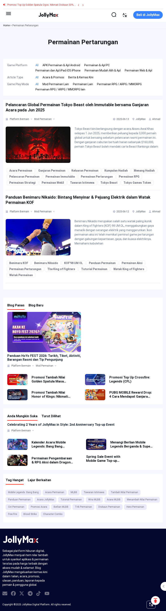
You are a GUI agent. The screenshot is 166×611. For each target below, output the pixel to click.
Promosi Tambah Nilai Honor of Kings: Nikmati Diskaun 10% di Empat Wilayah (50, 395)
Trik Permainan (83, 506)
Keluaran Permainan (84, 170)
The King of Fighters (61, 269)
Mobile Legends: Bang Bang (23, 492)
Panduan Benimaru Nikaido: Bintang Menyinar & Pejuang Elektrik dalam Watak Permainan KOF (78, 200)
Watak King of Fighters (128, 269)
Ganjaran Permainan (51, 170)
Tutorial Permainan (94, 269)
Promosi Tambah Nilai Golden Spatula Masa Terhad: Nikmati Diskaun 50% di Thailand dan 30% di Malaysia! (52, 379)
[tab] (7, 119)
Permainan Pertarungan (97, 176)
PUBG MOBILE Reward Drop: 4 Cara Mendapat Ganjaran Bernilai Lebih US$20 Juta (130, 395)
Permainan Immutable (60, 176)
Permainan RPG (129, 176)
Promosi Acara (39, 506)
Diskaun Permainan (109, 506)
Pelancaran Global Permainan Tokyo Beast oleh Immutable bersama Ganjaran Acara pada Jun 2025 (77, 107)
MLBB (74, 492)
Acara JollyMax (45, 499)
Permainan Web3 (53, 182)
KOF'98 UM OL (73, 263)
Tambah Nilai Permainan (124, 492)
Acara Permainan (20, 170)
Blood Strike (30, 514)
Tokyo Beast (108, 182)
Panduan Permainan (102, 263)
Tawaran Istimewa (82, 182)
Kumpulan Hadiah (116, 170)
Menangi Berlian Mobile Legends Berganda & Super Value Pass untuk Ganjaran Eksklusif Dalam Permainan (131, 444)
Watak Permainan (21, 275)
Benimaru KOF (18, 263)
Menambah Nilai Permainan (142, 499)
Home (6, 25)
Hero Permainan (135, 506)
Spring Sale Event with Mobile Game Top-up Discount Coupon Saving (104, 459)
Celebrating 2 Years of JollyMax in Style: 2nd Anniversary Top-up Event (61, 425)
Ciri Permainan (16, 506)
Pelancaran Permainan (24, 176)
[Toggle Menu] (8, 13)
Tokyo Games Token (137, 182)
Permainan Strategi (22, 182)
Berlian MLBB (61, 506)
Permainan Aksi (132, 263)
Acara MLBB (113, 499)
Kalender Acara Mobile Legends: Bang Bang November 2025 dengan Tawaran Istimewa (49, 444)
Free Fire (12, 514)
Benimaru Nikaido (46, 263)
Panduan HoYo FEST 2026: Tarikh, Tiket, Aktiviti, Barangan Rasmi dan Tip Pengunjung (44, 358)
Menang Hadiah (144, 170)
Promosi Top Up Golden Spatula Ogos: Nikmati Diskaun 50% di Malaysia (47, 4)
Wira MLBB (94, 499)
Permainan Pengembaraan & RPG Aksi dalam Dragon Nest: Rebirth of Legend (52, 460)
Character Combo (52, 514)
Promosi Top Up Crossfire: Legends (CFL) (129, 379)
